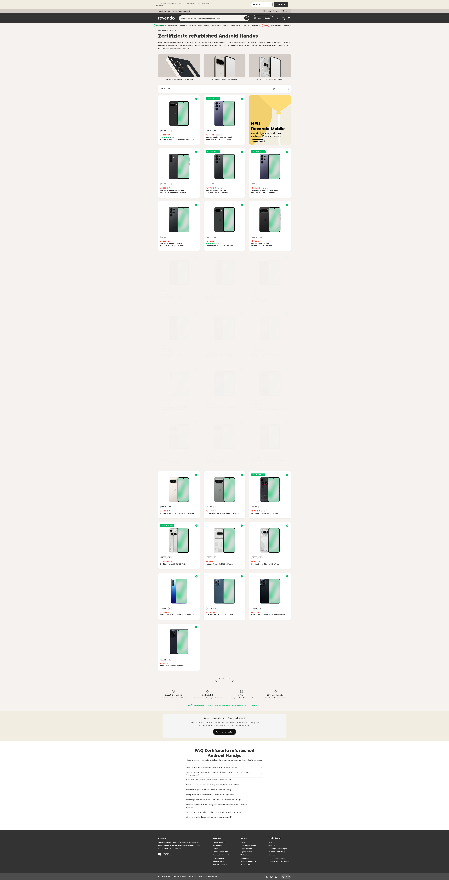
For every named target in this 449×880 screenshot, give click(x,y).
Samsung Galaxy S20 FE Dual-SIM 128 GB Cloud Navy (218, 297)
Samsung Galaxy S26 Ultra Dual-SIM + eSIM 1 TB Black (217, 191)
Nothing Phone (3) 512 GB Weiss (173, 564)
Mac (224, 25)
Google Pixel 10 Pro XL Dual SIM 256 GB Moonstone (217, 461)
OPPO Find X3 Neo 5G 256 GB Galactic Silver (178, 615)
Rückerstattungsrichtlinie (278, 861)
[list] (224, 694)
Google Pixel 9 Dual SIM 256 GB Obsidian (268, 460)
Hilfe (277, 11)
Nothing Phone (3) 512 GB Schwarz (265, 513)
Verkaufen (159, 25)
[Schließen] (291, 4)
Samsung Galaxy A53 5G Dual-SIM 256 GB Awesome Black (172, 297)
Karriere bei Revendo (221, 855)
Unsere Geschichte (220, 852)
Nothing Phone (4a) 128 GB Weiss (265, 564)
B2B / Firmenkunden (249, 861)
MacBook (215, 25)
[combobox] (214, 18)
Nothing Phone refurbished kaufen (270, 79)
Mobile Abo (245, 864)
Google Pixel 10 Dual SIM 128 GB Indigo (222, 407)
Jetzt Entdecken (204, 11)
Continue (281, 4)
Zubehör (254, 25)
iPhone (182, 25)
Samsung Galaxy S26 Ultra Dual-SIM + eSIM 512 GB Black (172, 244)
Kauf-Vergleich (218, 861)
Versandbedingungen (276, 858)
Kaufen (243, 842)
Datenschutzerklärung (179, 876)
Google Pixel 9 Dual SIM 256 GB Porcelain (177, 513)
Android (172, 30)
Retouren (272, 855)
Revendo (167, 876)
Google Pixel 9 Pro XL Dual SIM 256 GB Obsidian (261, 244)
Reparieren (275, 25)
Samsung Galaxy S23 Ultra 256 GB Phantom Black (171, 355)
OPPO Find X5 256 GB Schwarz (172, 665)
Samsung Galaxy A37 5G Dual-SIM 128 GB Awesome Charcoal (173, 191)
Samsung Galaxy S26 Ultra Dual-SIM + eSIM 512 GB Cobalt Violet (219, 138)
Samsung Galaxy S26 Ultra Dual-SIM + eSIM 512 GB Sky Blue (173, 408)
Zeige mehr (225, 679)
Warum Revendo (219, 842)
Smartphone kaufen (248, 845)
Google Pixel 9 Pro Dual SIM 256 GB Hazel (223, 513)
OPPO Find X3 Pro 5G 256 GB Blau (219, 615)
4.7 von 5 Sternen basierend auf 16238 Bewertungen (227, 705)
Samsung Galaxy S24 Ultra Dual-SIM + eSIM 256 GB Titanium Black (220, 355)
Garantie (271, 845)
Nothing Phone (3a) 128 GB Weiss (219, 564)
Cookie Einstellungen (211, 876)
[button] (288, 18)
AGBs (200, 876)
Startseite (162, 30)
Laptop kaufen (246, 852)
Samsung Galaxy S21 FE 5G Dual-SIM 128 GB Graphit (262, 300)
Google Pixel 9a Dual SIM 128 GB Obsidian (177, 139)
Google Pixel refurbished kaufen (224, 79)
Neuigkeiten (217, 845)
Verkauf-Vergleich (220, 864)
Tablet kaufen (246, 848)
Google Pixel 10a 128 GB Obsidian (219, 246)
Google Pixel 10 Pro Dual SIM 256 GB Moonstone (170, 461)
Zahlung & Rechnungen (277, 848)
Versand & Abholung (276, 852)
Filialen (268, 11)
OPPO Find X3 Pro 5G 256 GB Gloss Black (267, 615)
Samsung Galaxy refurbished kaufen (179, 79)
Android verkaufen (224, 732)
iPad (206, 25)
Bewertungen (218, 858)
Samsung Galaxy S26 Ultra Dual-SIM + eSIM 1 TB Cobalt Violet (264, 191)
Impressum (192, 876)
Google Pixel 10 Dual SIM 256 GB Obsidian (268, 409)
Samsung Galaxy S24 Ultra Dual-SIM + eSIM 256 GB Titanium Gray (264, 355)
